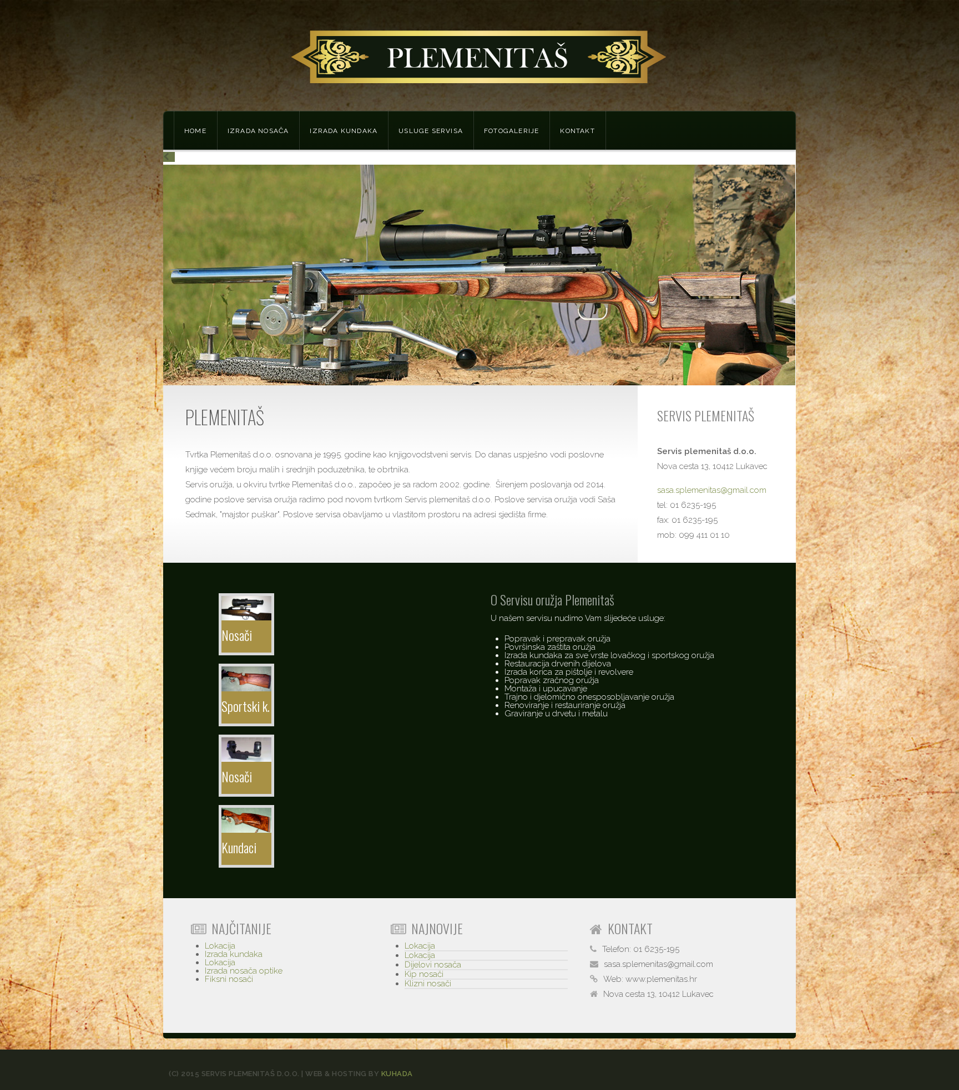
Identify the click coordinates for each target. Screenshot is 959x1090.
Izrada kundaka (343, 131)
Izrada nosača (258, 131)
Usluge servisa (430, 131)
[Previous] (169, 157)
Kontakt (577, 131)
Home (195, 131)
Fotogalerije (511, 131)
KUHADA (397, 1073)
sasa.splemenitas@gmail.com (711, 490)
